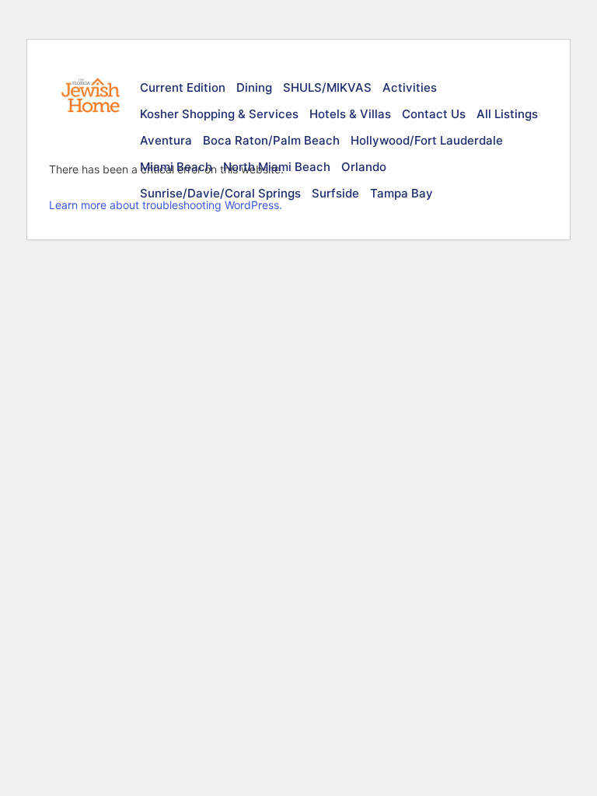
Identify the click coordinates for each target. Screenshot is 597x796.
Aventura (166, 140)
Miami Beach (176, 166)
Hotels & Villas (350, 113)
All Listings (507, 113)
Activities (409, 87)
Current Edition (182, 87)
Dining (254, 87)
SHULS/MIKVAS (327, 87)
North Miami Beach (276, 166)
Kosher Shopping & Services (219, 113)
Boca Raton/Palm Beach (271, 140)
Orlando (363, 166)
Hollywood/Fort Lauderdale (427, 140)
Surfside (335, 193)
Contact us (434, 113)
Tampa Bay (401, 193)
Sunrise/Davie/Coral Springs (220, 193)
